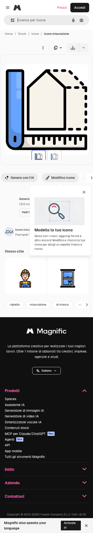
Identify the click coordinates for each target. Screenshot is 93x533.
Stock (22, 34)
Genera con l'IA (22, 178)
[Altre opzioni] (43, 47)
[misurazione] (38, 157)
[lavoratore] (25, 278)
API (7, 445)
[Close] (86, 525)
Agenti (13, 439)
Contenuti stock (17, 428)
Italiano (46, 371)
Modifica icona (63, 178)
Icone (35, 34)
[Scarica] (73, 48)
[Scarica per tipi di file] (58, 48)
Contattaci (14, 496)
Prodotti (12, 390)
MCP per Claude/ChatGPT (29, 434)
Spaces (10, 399)
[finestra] (67, 278)
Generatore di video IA (22, 416)
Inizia (9, 469)
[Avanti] (87, 305)
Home (9, 34)
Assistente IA (15, 405)
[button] (46, 371)
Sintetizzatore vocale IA (23, 422)
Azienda (12, 482)
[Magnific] (46, 332)
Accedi (79, 7)
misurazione (38, 305)
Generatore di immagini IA (24, 410)
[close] (84, 192)
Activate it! (70, 525)
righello (15, 305)
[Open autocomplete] (10, 20)
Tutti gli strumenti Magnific (25, 457)
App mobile (13, 451)
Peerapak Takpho (27, 235)
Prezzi (62, 7)
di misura (62, 305)
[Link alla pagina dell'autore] (9, 232)
